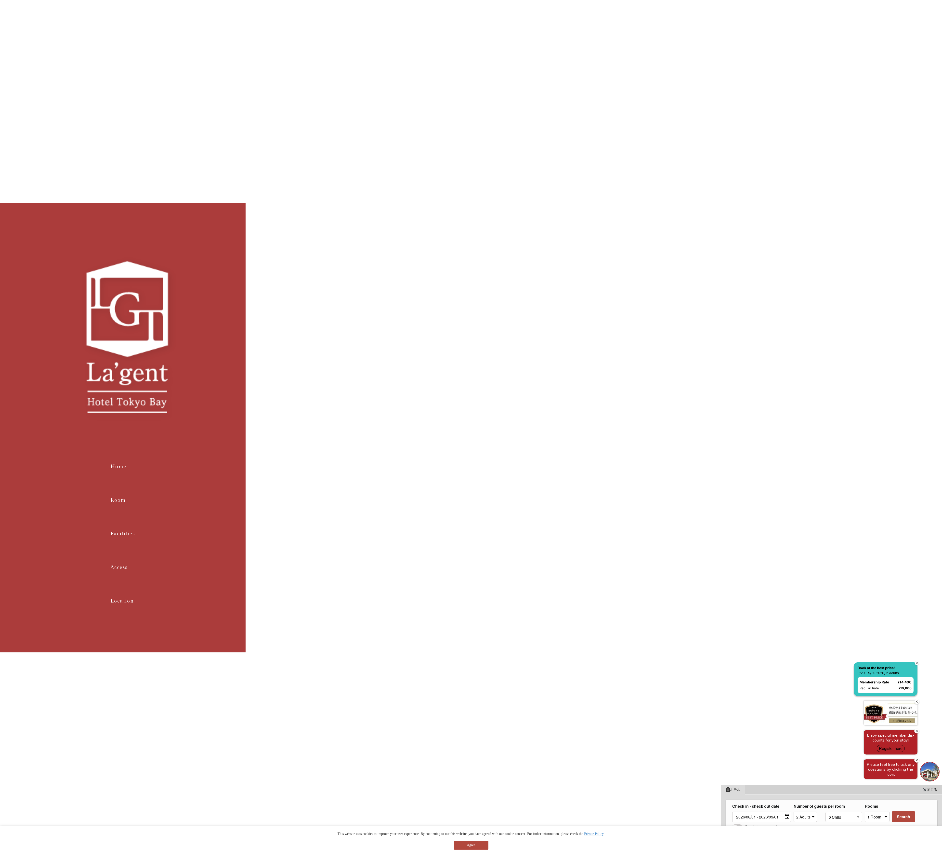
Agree (471, 845)
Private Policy (593, 834)
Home (119, 467)
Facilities (123, 534)
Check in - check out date (755, 806)
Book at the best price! (873, 594)
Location (122, 601)
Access (119, 567)
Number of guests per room (808, 806)
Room (118, 500)
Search (903, 816)
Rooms (871, 806)
